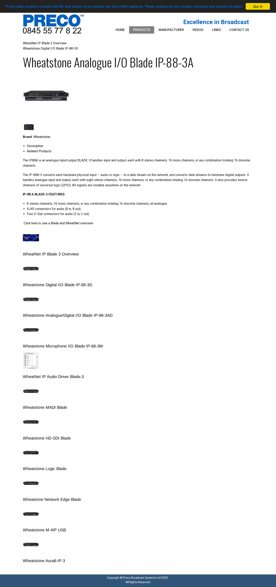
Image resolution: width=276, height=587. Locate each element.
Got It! (258, 6)
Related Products (39, 151)
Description (35, 146)
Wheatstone (41, 137)
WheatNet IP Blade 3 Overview (44, 43)
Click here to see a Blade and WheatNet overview (58, 223)
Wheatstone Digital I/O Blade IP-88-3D (50, 48)
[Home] (53, 24)
